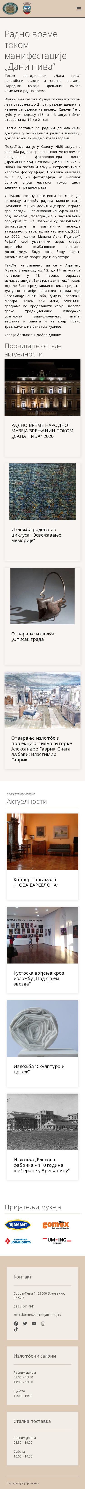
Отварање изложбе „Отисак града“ (33, 636)
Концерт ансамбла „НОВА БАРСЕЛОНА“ (36, 882)
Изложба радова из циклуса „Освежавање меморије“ (36, 534)
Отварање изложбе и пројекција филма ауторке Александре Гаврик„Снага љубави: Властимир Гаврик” (41, 749)
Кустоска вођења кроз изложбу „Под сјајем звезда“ (39, 978)
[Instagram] (43, 1323)
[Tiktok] (16, 1329)
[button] (79, 8)
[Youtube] (34, 1323)
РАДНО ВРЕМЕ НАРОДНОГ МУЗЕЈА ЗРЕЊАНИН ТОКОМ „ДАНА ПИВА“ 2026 (42, 430)
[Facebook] (16, 1323)
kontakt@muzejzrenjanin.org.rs (37, 1314)
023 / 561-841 (24, 1306)
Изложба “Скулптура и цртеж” (39, 1069)
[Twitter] (25, 1323)
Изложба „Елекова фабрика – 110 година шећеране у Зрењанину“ (42, 1165)
